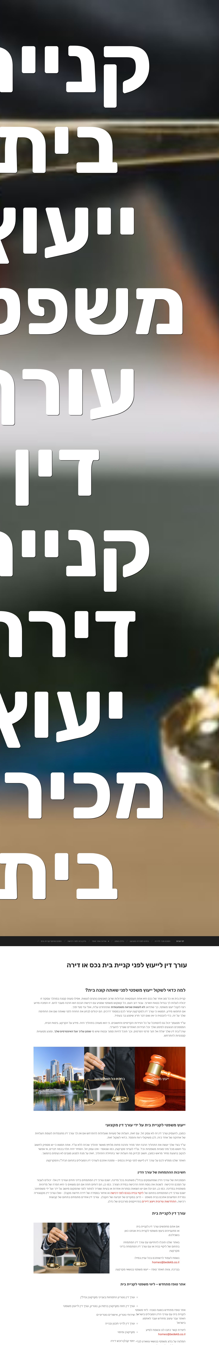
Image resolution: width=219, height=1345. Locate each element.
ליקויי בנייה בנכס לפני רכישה (126, 1193)
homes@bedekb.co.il (165, 1262)
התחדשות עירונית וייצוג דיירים (159, 1201)
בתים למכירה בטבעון (139, 941)
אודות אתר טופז (99, 941)
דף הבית (180, 941)
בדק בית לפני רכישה (77, 941)
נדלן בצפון (119, 941)
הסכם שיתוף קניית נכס (51, 941)
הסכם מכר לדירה (162, 941)
